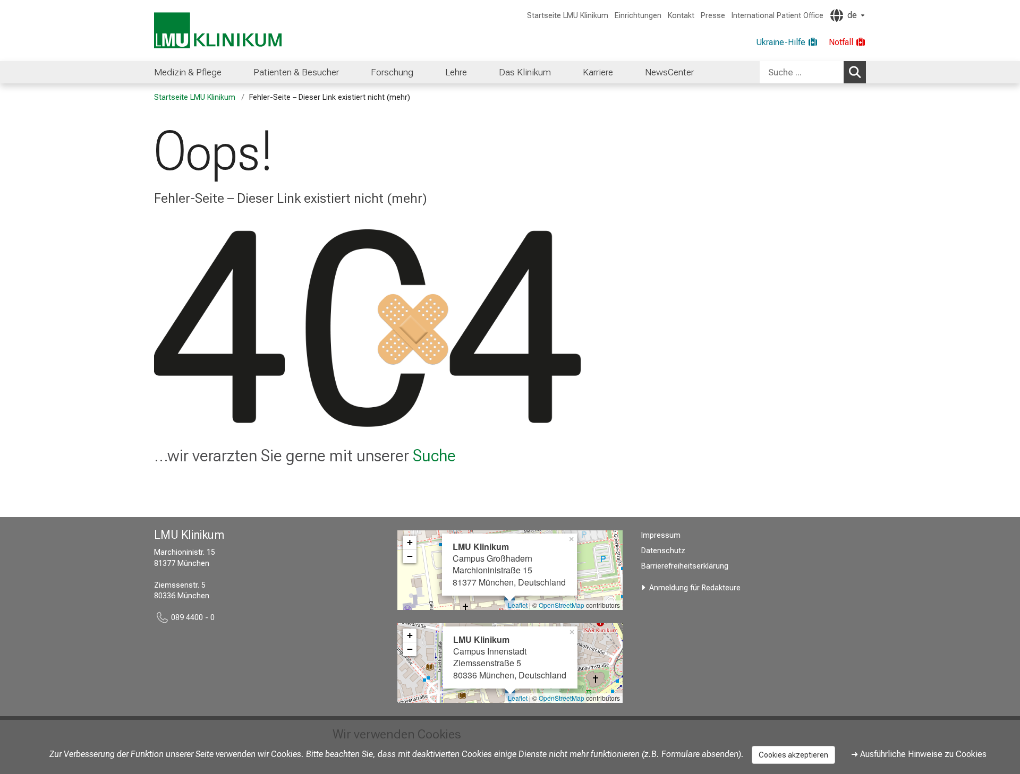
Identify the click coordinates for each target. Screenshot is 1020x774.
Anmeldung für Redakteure (695, 587)
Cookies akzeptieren (793, 755)
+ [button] (410, 542)
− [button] (410, 556)
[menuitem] (188, 72)
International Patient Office (777, 15)
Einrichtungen (638, 15)
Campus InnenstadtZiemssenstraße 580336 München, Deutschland (509, 657)
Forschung (392, 72)
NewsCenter (669, 72)
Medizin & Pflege (188, 72)
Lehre (456, 72)
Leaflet (518, 604)
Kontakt (681, 15)
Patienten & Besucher (296, 72)
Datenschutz (663, 550)
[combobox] (813, 72)
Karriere (598, 72)
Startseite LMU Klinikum (567, 15)
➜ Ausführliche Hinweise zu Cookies (919, 754)
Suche (434, 455)
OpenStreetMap (561, 604)
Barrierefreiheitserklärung (684, 566)
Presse (713, 15)
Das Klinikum (525, 72)
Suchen (855, 72)
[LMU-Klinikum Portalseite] (218, 30)
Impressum (661, 535)
